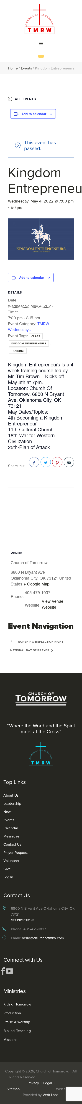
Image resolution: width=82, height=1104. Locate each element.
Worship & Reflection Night (40, 642)
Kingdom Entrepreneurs (28, 343)
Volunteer (11, 860)
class (35, 336)
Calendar (10, 827)
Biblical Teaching (17, 1030)
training (17, 351)
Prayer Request (15, 852)
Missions (10, 1039)
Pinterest (57, 462)
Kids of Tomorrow (17, 1004)
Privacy (33, 1082)
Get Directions (22, 920)
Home (13, 68)
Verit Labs (50, 1094)
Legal (47, 1082)
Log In (8, 876)
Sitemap (13, 1088)
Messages (11, 836)
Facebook (34, 462)
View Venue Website (52, 604)
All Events (25, 99)
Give (7, 868)
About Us (10, 795)
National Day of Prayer (30, 650)
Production (12, 1012)
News (7, 811)
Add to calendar (33, 113)
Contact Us (12, 844)
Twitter (46, 462)
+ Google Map (36, 584)
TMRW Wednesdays (28, 326)
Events (26, 68)
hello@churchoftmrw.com (43, 937)
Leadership (12, 803)
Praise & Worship (16, 1021)
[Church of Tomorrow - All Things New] (41, 18)
